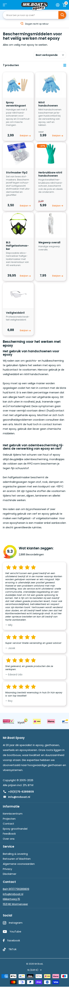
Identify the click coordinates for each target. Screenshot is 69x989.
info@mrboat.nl (13, 894)
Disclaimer (9, 874)
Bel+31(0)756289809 (16, 889)
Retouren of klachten (17, 859)
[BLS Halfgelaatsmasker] (18, 223)
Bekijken (24, 135)
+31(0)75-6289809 (21, 791)
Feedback (9, 833)
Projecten (9, 819)
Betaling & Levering (15, 854)
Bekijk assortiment (5, 4)
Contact (8, 823)
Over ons (9, 839)
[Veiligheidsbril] (18, 293)
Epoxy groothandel (15, 829)
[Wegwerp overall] (50, 223)
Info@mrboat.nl (19, 797)
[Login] (57, 5)
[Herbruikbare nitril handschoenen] (50, 153)
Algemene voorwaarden (19, 864)
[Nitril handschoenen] (50, 83)
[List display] (64, 65)
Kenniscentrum (12, 813)
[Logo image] (8, 721)
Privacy (7, 869)
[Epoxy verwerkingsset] (18, 83)
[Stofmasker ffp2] (18, 153)
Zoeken (62, 15)
